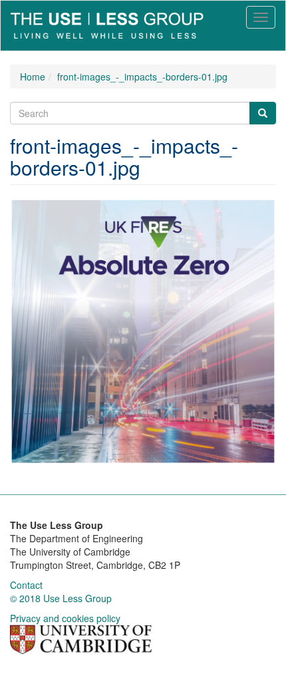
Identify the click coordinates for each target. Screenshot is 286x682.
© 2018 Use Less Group (61, 598)
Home (32, 76)
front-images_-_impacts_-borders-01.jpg (142, 76)
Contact (26, 585)
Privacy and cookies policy (65, 618)
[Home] (107, 26)
